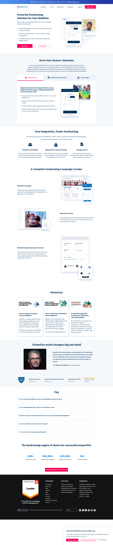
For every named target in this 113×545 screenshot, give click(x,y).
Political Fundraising (67, 484)
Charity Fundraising (66, 492)
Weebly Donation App (85, 490)
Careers (48, 490)
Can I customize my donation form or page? (34, 424)
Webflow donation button (59, 78)
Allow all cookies (72, 540)
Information (49, 481)
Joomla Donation (84, 494)
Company (70, 7)
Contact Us (49, 484)
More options (102, 540)
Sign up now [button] (90, 7)
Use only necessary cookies (88, 540)
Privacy (48, 496)
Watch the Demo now (73, 2)
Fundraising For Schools (68, 490)
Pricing (52, 7)
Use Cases (64, 481)
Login (79, 7)
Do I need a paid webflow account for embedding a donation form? (41, 399)
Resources (60, 7)
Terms (47, 494)
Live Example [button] (43, 46)
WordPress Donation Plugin (87, 484)
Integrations (83, 481)
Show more (83, 536)
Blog (47, 488)
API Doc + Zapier (84, 496)
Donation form (32, 78)
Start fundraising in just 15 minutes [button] (56, 470)
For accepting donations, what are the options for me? (38, 407)
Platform (43, 7)
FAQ (47, 492)
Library (48, 502)
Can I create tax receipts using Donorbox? (34, 432)
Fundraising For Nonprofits (69, 488)
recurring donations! (60, 157)
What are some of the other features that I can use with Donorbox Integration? (45, 415)
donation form (47, 96)
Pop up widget (85, 78)
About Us (48, 486)
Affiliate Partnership (51, 500)
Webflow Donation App (86, 492)
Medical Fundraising (67, 486)
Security (48, 498)
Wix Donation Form (84, 488)
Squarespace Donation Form (87, 486)
